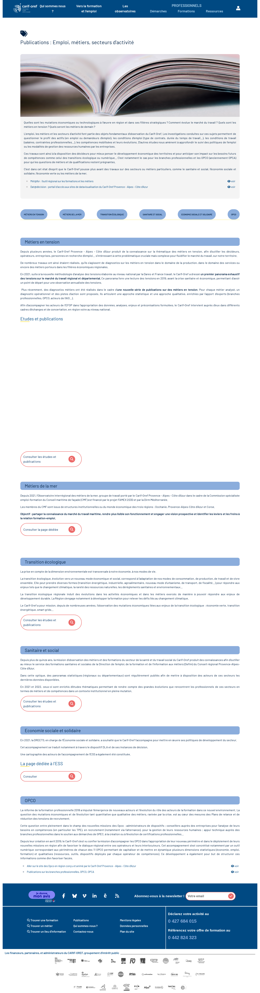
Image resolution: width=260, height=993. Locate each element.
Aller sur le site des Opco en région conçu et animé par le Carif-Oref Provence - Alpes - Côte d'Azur (133, 866)
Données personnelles (134, 925)
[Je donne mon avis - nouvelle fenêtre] (41, 896)
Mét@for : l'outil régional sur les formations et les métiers (132, 181)
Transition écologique (112, 214)
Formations (186, 11)
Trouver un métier (41, 925)
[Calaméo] (105, 896)
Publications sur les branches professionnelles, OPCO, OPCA (133, 871)
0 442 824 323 (182, 937)
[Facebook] (64, 896)
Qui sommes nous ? (52, 8)
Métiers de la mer (72, 214)
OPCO (233, 214)
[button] (231, 896)
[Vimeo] (84, 896)
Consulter (30, 776)
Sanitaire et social (152, 214)
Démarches (158, 11)
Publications (81, 920)
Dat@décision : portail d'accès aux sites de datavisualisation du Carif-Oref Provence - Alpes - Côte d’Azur (132, 186)
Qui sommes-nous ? (85, 925)
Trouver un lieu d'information (48, 931)
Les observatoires (125, 8)
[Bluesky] (74, 896)
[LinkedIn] (94, 896)
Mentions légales (130, 920)
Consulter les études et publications (39, 459)
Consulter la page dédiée (40, 529)
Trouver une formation (44, 920)
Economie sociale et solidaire (196, 214)
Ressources (214, 11)
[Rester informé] (116, 896)
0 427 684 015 (182, 921)
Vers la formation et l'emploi (89, 8)
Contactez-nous (83, 931)
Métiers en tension (34, 214)
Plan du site (127, 931)
